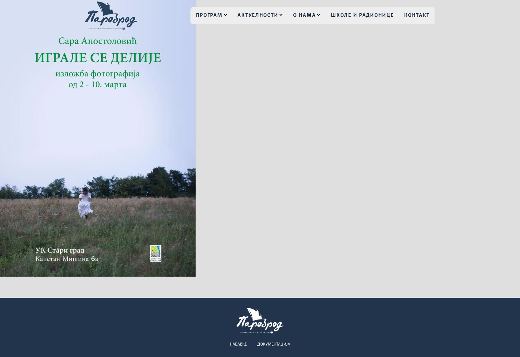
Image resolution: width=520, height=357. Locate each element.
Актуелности (257, 15)
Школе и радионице (362, 15)
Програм (209, 15)
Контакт (417, 15)
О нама (304, 15)
